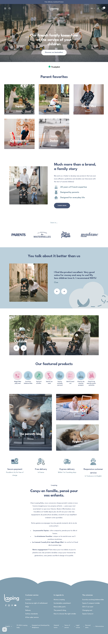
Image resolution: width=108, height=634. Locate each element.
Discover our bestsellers (54, 52)
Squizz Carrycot (87, 614)
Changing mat (87, 610)
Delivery (28, 610)
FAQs (27, 607)
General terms (56, 626)
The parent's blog (60, 610)
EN (92, 8)
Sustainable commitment (62, 603)
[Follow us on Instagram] (9, 605)
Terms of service (67, 626)
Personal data (87, 626)
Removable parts (60, 607)
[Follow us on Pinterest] (12, 605)
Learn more (62, 205)
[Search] (10, 8)
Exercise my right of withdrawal (36, 603)
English (8, 626)
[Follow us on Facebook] (5, 605)
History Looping (59, 599)
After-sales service (32, 617)
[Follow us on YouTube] (15, 605)
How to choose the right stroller (65, 614)
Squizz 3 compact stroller (91, 603)
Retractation (100, 626)
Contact (28, 599)
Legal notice (78, 626)
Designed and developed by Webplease (40, 626)
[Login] (98, 8)
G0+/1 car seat (87, 607)
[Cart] (103, 8)
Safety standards (31, 614)
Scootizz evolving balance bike (93, 599)
